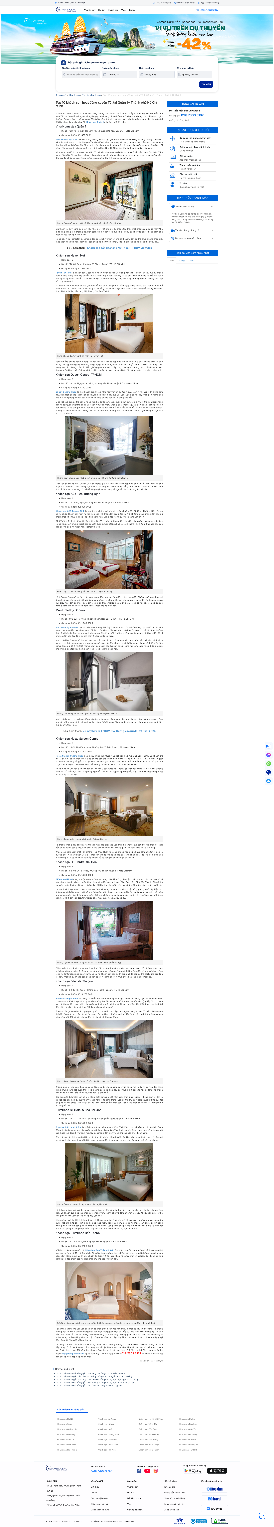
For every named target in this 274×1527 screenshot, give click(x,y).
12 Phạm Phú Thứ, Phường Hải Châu (62, 1505)
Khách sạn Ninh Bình (66, 1445)
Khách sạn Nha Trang (148, 1439)
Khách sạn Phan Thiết (108, 1445)
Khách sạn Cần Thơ (188, 1429)
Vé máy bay (89, 10)
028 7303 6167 (209, 9)
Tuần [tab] (171, 260)
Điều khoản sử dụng (100, 1509)
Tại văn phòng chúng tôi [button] (187, 230)
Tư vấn (183, 183)
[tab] (192, 206)
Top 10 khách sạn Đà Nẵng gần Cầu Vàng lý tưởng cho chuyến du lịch (90, 1373)
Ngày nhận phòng (110, 68)
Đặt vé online (186, 156)
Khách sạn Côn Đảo (147, 1429)
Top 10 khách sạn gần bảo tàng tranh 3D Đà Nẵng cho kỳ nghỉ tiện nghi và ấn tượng (97, 1379)
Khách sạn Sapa (64, 1424)
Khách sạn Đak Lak (188, 1424)
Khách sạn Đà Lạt (187, 1419)
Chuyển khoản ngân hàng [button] (188, 238)
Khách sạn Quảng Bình (108, 1434)
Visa (123, 10)
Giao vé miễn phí (188, 174)
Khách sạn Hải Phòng (67, 1450)
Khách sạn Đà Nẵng (107, 1419)
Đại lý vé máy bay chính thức (195, 147)
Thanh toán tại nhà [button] (185, 206)
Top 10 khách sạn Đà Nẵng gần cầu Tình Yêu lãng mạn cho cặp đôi (88, 1385)
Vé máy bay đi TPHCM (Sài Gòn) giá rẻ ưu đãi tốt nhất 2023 (119, 730)
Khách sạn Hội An (106, 1424)
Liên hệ (94, 1492)
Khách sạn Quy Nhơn (107, 1439)
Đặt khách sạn (134, 1498)
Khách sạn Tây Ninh (188, 1450)
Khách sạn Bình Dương (149, 1434)
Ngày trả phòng (146, 68)
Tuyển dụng (169, 1487)
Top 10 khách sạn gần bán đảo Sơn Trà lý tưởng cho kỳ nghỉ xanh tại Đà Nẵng (93, 1376)
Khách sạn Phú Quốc (188, 1445)
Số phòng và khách (186, 68)
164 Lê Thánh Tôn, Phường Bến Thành (63, 1485)
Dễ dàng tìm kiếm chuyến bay (195, 138)
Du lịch (101, 10)
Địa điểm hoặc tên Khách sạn (76, 68)
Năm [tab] (192, 260)
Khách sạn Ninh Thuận (148, 1450)
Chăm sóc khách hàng (174, 1498)
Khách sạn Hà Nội (65, 1419)
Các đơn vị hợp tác (99, 1498)
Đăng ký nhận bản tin (174, 1504)
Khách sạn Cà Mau (187, 1439)
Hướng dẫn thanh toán (174, 1492)
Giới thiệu (95, 1487)
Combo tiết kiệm (135, 1509)
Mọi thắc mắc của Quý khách (184, 110)
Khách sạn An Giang (188, 1434)
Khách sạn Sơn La (65, 1439)
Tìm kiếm (206, 84)
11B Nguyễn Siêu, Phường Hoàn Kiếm (63, 1495)
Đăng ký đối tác (171, 1509)
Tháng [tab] (182, 260)
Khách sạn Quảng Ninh (67, 1429)
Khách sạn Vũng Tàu (147, 1424)
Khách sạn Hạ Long (66, 1434)
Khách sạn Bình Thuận (148, 1445)
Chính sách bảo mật (100, 1504)
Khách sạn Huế (105, 1429)
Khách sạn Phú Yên (107, 1450)
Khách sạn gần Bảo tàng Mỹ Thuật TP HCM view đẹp (119, 247)
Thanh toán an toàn (190, 165)
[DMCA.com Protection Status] (219, 1521)
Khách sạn (113, 10)
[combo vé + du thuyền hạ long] (137, 39)
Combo (132, 10)
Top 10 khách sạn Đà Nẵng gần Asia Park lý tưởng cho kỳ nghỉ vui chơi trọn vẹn (95, 1382)
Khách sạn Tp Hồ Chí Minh (150, 1419)
